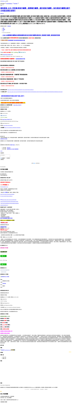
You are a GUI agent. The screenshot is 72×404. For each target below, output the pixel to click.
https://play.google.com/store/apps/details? (7, 194)
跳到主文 (2, 13)
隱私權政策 (42, 389)
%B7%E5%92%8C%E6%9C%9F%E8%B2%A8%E (9, 201)
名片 (3, 30)
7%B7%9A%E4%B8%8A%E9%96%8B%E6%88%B (9, 203)
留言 (14, 144)
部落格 (4, 29)
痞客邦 (11, 144)
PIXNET (28, 389)
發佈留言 (2, 159)
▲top (1, 150)
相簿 (3, 28)
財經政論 (9, 26)
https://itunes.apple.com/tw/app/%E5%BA (9, 199)
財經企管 (8, 147)
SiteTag (70, 351)
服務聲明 (46, 389)
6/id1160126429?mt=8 (4, 205)
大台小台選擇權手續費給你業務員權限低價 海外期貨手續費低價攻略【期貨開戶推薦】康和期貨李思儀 (31, 35)
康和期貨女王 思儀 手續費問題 (12, 149)
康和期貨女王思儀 (3, 138)
